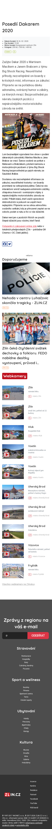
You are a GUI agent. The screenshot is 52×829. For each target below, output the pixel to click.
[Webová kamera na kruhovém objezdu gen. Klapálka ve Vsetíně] (13, 471)
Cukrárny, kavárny (26, 666)
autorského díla (22, 825)
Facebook (34, 799)
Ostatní (7, 52)
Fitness (26, 691)
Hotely (26, 719)
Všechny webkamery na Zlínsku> (18, 584)
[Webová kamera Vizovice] (13, 550)
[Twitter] (9, 244)
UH (30, 436)
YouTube (33, 803)
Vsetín (32, 446)
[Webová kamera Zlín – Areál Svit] (13, 412)
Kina (26, 756)
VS (30, 457)
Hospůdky (26, 659)
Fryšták (33, 565)
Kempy (26, 731)
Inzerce (33, 782)
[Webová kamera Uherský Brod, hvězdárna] (13, 531)
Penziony (26, 722)
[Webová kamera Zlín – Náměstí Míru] (13, 393)
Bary (26, 662)
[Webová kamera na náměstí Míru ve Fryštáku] (13, 571)
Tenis (26, 697)
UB (30, 498)
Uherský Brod (36, 486)
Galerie (26, 759)
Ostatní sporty (26, 700)
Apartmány (26, 725)
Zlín (30, 387)
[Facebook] (4, 244)
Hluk (31, 427)
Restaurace (26, 656)
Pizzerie (26, 669)
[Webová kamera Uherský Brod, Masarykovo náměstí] (13, 492)
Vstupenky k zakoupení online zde (19, 226)
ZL (14, 52)
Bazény (26, 687)
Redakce (33, 790)
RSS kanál (34, 808)
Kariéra (33, 786)
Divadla (26, 753)
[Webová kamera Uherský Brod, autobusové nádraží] (13, 512)
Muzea (26, 750)
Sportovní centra (26, 694)
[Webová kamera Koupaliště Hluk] (13, 432)
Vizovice (33, 545)
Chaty (26, 728)
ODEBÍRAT (38, 635)
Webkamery (14, 376)
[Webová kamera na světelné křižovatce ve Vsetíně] (13, 451)
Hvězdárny (26, 763)
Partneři (33, 795)
